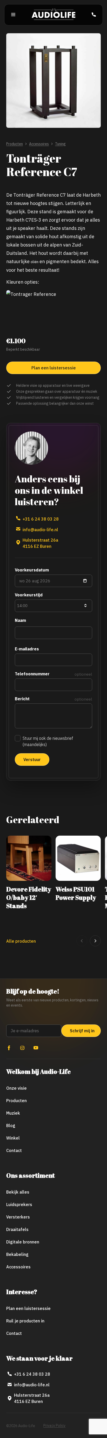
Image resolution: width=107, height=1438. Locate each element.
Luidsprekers (19, 1204)
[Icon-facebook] (8, 1047)
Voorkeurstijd (29, 594)
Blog (10, 1125)
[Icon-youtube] (35, 1047)
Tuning (60, 144)
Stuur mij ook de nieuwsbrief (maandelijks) (48, 741)
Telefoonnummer (32, 673)
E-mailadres (27, 648)
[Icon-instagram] (22, 1047)
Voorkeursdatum (32, 569)
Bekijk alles (17, 1192)
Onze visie (16, 1088)
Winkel (13, 1138)
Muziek (13, 1113)
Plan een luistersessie (28, 1308)
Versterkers (18, 1217)
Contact (14, 1150)
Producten (14, 144)
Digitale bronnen (22, 1241)
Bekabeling (17, 1254)
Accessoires (39, 144)
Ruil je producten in (25, 1320)
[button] (81, 940)
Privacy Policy (54, 1425)
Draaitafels (17, 1229)
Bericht (22, 698)
